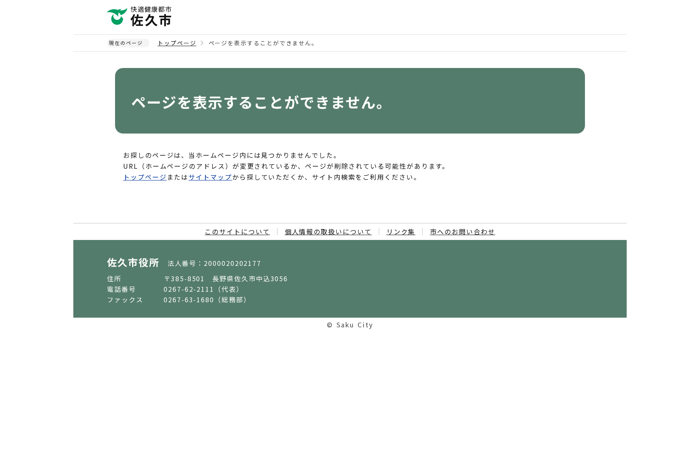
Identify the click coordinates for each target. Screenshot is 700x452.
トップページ (177, 43)
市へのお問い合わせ (462, 231)
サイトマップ (210, 177)
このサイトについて (237, 231)
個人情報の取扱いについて (328, 231)
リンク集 (401, 231)
